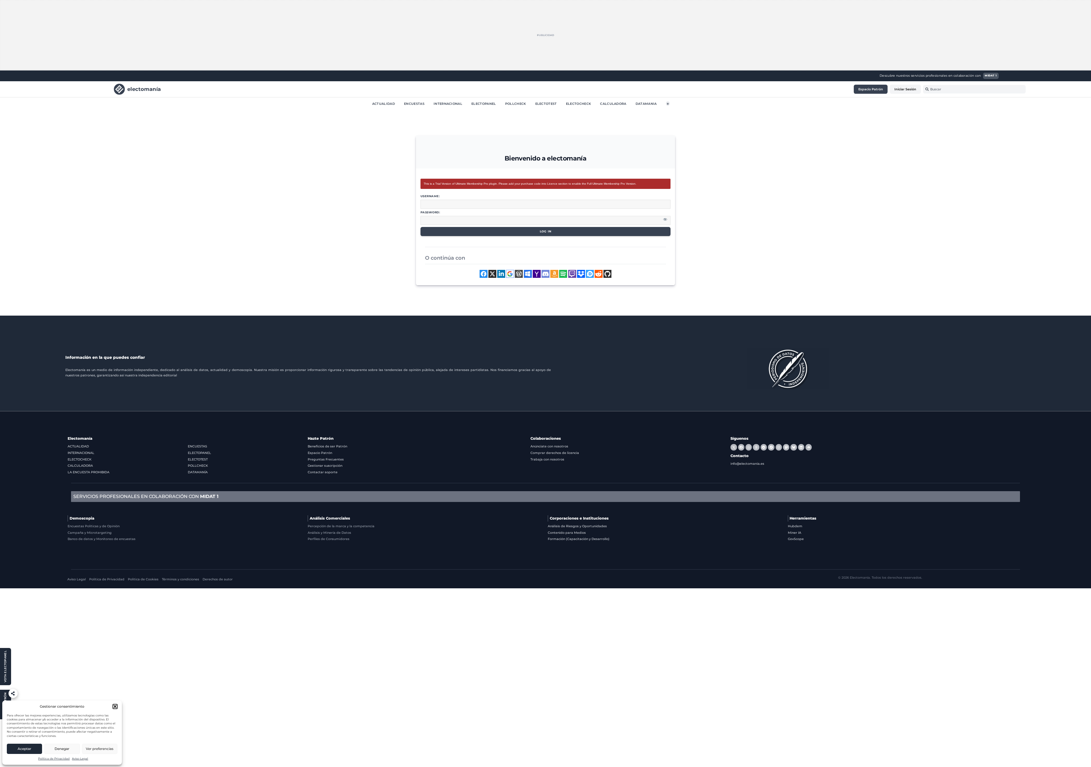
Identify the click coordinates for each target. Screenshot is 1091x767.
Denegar (62, 749)
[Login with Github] (607, 274)
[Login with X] (492, 274)
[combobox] (974, 89)
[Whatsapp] (749, 447)
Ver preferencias (99, 749)
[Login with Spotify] (563, 274)
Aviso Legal (80, 758)
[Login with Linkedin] (501, 274)
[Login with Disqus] (590, 274)
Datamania (646, 103)
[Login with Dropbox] (581, 274)
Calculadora (613, 103)
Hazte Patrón (321, 438)
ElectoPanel (483, 103)
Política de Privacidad (54, 758)
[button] (115, 706)
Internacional (448, 103)
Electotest (546, 103)
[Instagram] (779, 447)
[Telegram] (764, 447)
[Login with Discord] (545, 274)
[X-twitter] (733, 447)
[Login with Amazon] (554, 274)
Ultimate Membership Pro (471, 183)
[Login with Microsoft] (528, 274)
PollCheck (515, 103)
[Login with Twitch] (572, 274)
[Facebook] (741, 447)
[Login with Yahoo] (537, 274)
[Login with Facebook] (484, 274)
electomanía (144, 89)
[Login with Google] (510, 274)
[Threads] (756, 447)
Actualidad (383, 103)
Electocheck (578, 103)
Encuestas (414, 103)
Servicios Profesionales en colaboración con (145, 496)
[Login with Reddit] (599, 274)
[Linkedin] (801, 447)
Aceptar (24, 749)
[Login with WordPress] (519, 274)
